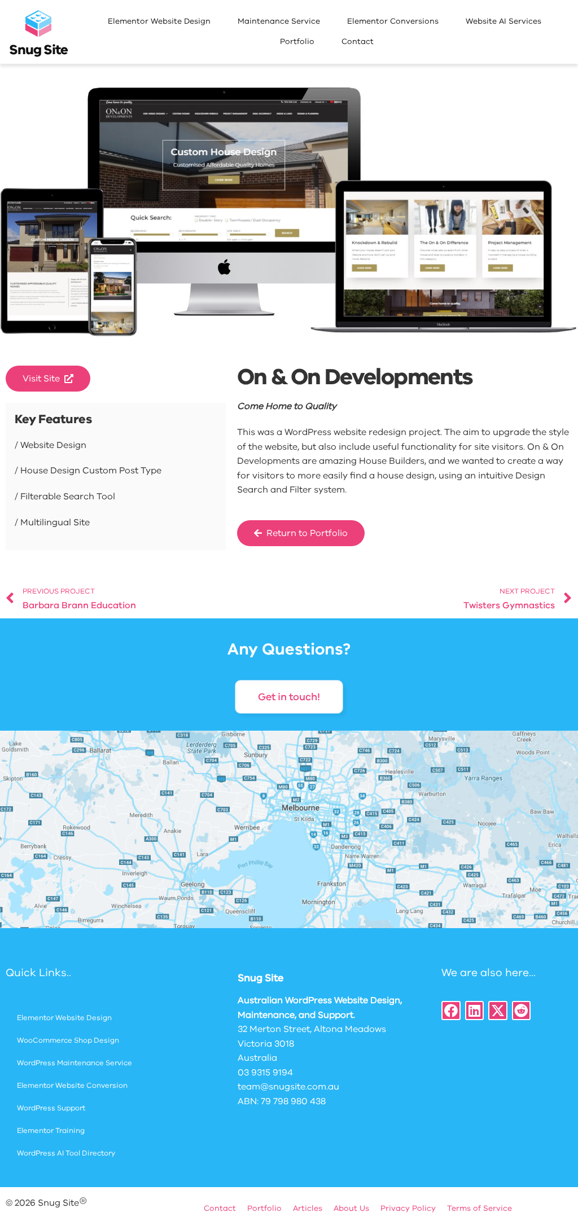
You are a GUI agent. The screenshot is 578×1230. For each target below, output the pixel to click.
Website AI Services (503, 21)
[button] (48, 379)
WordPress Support (51, 1108)
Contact (357, 41)
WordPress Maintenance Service (74, 1063)
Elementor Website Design (159, 21)
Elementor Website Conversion (72, 1085)
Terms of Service (479, 1208)
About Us (351, 1208)
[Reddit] (521, 1010)
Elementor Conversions (393, 21)
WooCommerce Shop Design (68, 1040)
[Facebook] (451, 1010)
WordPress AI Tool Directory (66, 1153)
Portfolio (297, 41)
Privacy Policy (408, 1208)
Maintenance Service (279, 21)
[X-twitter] (497, 1010)
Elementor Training (51, 1131)
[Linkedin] (474, 1010)
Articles (307, 1208)
